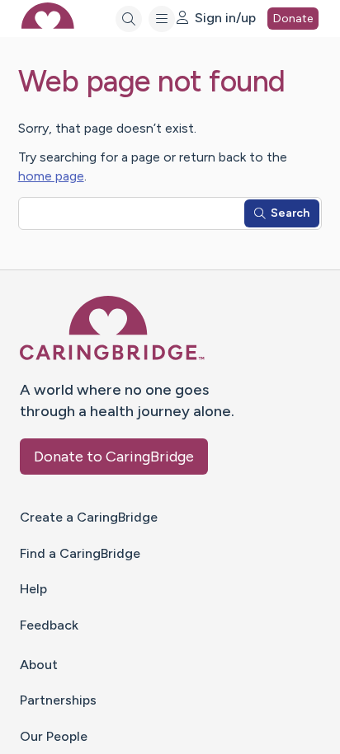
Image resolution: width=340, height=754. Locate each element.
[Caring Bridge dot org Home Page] (112, 357)
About (39, 664)
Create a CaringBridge (89, 517)
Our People (53, 736)
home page (51, 176)
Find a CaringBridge (80, 553)
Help (33, 589)
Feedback (49, 625)
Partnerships (58, 700)
